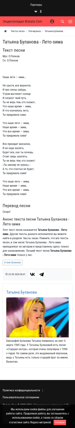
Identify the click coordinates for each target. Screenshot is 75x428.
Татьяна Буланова (21, 292)
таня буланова (13, 262)
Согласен (60, 422)
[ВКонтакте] (32, 274)
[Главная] (5, 31)
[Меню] (70, 21)
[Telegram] (41, 274)
